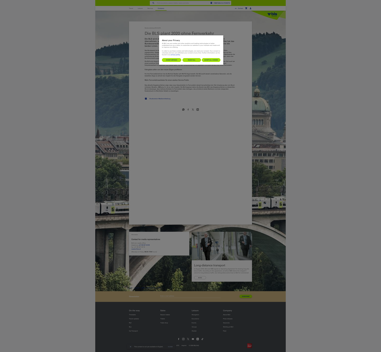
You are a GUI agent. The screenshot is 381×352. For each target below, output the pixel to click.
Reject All (191, 60)
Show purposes (171, 60)
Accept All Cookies (211, 60)
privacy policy (175, 55)
